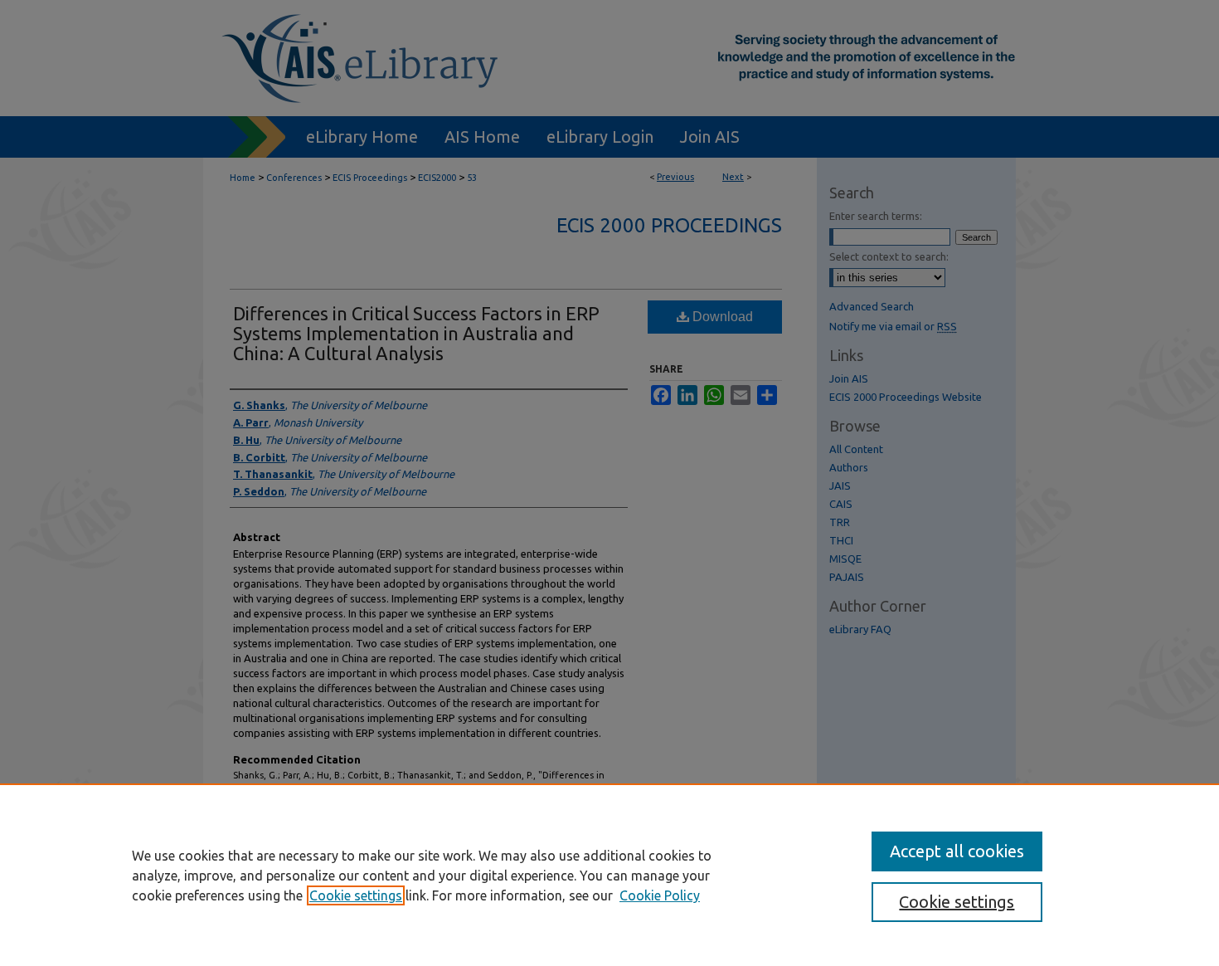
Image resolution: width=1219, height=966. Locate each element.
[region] (609, 874)
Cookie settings (355, 895)
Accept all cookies (957, 851)
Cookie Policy (659, 895)
